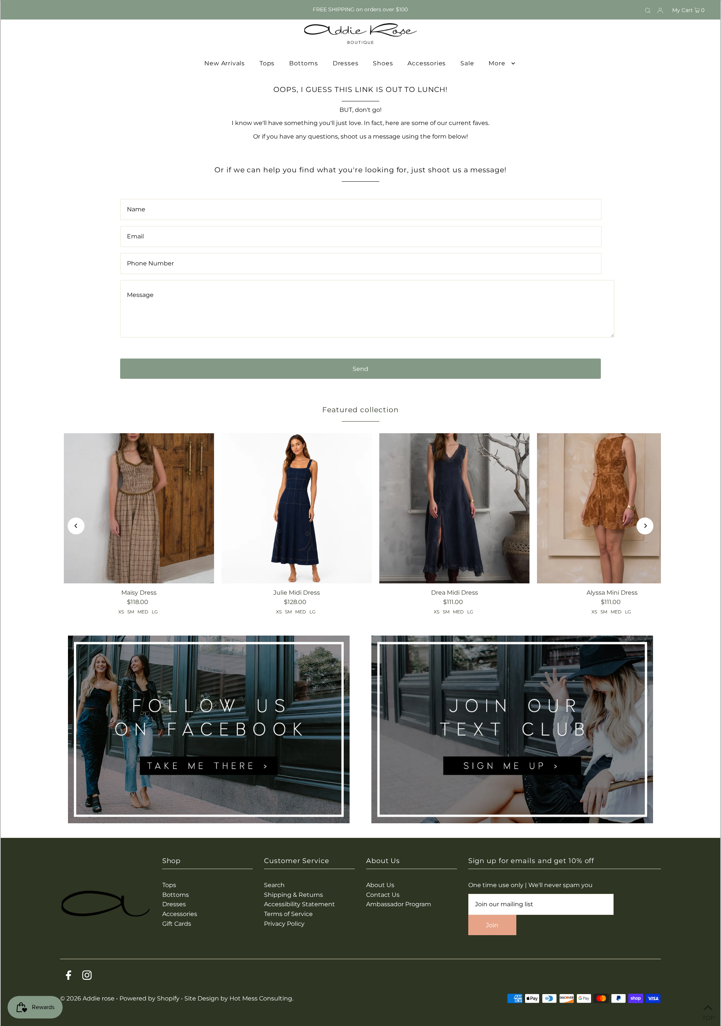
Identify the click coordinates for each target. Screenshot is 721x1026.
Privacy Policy (284, 923)
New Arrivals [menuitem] (224, 63)
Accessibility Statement (299, 904)
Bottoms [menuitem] (303, 63)
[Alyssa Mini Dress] (612, 508)
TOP (707, 1016)
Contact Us (383, 894)
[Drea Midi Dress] (454, 508)
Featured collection (360, 409)
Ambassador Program (398, 904)
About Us (380, 885)
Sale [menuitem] (467, 63)
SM (130, 612)
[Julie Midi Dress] (297, 508)
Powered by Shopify (149, 998)
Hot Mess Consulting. (261, 998)
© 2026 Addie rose (88, 998)
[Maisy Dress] (139, 508)
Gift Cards (176, 923)
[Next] (645, 525)
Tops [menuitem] (267, 63)
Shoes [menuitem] (383, 63)
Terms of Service (288, 914)
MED (142, 612)
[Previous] (76, 525)
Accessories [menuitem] (426, 63)
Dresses (174, 904)
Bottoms (175, 894)
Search (274, 885)
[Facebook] (68, 976)
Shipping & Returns (293, 894)
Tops (169, 885)
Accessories (179, 914)
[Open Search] (647, 9)
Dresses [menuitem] (346, 63)
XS (121, 612)
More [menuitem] (497, 63)
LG (155, 612)
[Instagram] (87, 976)
